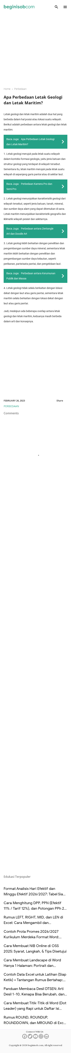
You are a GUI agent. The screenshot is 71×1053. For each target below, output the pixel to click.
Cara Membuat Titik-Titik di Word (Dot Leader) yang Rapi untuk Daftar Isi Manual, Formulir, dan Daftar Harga (35, 1008)
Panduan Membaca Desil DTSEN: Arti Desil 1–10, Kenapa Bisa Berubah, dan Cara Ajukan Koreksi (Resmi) (34, 994)
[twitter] (30, 1037)
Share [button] (59, 400)
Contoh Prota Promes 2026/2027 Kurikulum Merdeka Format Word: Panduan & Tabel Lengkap (31, 937)
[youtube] (35, 1037)
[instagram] (41, 1037)
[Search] (56, 7)
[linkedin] (46, 1037)
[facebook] (24, 1037)
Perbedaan (11, 406)
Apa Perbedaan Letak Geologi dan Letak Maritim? (33, 99)
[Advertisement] (35, 48)
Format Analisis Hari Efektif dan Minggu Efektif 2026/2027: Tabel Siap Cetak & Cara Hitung (34, 894)
